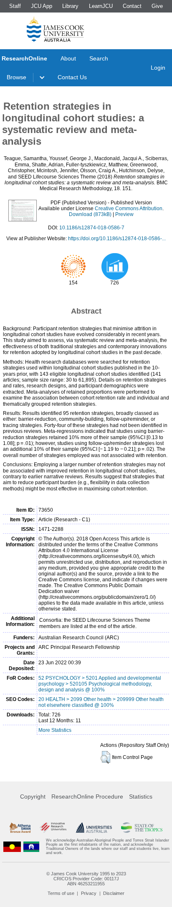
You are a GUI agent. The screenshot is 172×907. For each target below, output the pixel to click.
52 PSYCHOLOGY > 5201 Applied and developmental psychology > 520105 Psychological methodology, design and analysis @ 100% (99, 684)
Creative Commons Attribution (128, 208)
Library (70, 6)
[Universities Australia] (94, 827)
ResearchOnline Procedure (87, 796)
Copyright (33, 796)
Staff (15, 6)
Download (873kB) (90, 214)
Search (98, 58)
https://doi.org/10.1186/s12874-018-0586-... (117, 238)
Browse (16, 77)
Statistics (140, 796)
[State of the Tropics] (141, 827)
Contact (132, 6)
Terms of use (61, 893)
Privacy (88, 893)
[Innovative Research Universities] (53, 827)
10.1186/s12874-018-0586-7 (91, 228)
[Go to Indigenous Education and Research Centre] (12, 846)
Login (158, 67)
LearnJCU (101, 6)
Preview (124, 214)
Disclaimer (113, 893)
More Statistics (54, 730)
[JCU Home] (55, 29)
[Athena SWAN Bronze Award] (20, 827)
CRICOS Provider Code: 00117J (86, 878)
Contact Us (72, 77)
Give (157, 6)
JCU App (41, 6)
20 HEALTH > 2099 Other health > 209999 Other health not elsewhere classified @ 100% (101, 702)
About (68, 58)
